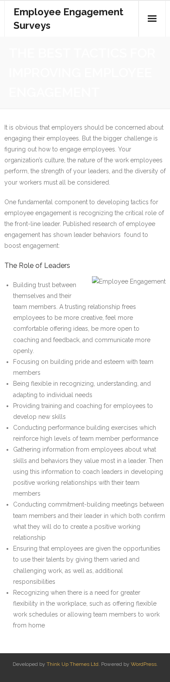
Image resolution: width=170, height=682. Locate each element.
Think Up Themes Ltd (73, 664)
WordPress (143, 664)
